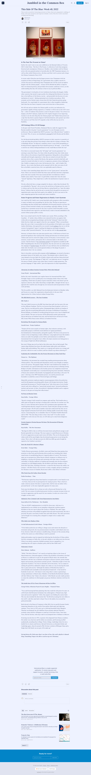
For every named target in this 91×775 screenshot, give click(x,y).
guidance (56, 226)
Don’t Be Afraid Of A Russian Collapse (32, 445)
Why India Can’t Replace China (30, 521)
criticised (48, 134)
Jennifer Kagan (35, 246)
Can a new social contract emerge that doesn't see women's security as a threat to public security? (39, 727)
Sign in (87, 3)
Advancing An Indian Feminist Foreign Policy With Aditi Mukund (40, 270)
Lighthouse (52, 253)
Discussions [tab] (31, 710)
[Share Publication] (74, 3)
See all (24, 745)
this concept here (61, 230)
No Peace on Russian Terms (29, 394)
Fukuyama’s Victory (27, 547)
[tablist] (27, 694)
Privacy (44, 765)
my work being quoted (43, 242)
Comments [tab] (24, 693)
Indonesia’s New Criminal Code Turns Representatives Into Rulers (40, 499)
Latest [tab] (26, 710)
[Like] (22, 22)
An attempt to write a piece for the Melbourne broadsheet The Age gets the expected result (38, 737)
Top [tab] (23, 710)
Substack (39, 772)
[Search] (71, 3)
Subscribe (80, 3)
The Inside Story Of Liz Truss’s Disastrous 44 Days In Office (38, 583)
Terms (48, 765)
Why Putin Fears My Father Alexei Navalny (33, 473)
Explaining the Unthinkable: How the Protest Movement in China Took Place (43, 354)
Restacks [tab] (30, 693)
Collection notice (54, 765)
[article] (45, 717)
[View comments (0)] (25, 22)
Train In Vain (25, 735)
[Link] (19, 62)
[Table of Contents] (1, 387)
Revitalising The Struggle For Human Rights (34, 322)
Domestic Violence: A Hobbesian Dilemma (34, 725)
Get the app (52, 768)
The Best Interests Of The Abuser (31, 714)
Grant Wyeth (27, 17)
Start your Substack (42, 768)
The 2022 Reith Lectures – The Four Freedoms (34, 298)
